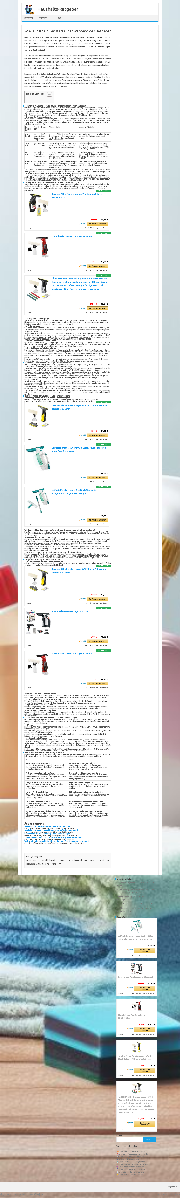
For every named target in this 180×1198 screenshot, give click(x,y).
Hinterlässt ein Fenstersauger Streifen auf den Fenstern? (49, 826)
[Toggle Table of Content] (48, 94)
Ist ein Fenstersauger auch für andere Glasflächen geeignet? (51, 830)
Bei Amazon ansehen (97, 224)
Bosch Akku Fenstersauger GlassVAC (71, 611)
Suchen (119, 1136)
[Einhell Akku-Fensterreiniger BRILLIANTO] (136, 1006)
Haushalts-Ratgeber (57, 8)
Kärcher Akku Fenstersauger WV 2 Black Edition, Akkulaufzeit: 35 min (134, 1057)
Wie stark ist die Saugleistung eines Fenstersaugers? (47, 834)
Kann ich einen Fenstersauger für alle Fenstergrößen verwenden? (53, 837)
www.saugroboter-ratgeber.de (131, 1156)
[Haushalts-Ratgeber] (28, 14)
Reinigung (57, 18)
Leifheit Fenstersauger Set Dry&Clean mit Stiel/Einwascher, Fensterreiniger (136, 937)
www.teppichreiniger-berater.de (132, 1169)
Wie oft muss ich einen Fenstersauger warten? (89, 860)
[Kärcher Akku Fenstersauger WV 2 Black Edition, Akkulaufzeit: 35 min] (136, 1047)
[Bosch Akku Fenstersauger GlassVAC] (136, 968)
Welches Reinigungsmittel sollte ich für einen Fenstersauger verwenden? (56, 841)
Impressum (172, 1187)
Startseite (28, 18)
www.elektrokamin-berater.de (131, 1174)
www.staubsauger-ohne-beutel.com (133, 1164)
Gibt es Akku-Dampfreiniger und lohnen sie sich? (134, 904)
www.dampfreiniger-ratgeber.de (132, 1151)
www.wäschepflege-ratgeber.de (132, 1167)
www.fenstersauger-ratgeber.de (132, 1162)
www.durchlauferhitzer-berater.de (132, 1172)
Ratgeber (43, 18)
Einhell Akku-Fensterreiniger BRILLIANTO (73, 236)
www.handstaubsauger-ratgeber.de (133, 1154)
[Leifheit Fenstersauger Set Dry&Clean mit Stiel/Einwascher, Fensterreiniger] (136, 926)
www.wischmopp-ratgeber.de (131, 1159)
